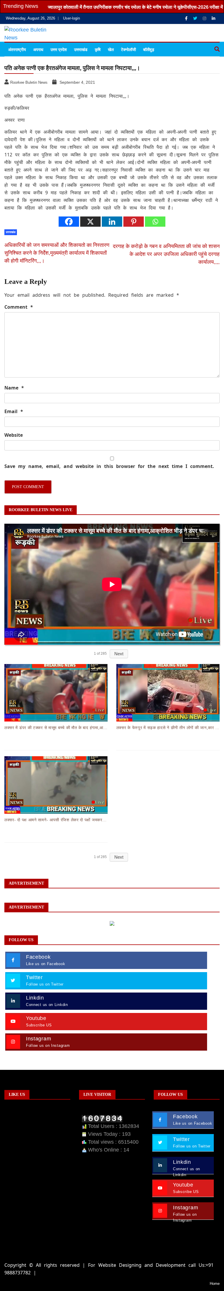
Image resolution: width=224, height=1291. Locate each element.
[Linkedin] (213, 18)
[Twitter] (195, 18)
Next (118, 653)
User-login (71, 18)
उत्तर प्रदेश (58, 49)
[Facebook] (187, 18)
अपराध (38, 49)
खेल (111, 49)
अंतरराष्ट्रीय (17, 49)
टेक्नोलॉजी (128, 49)
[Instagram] (205, 18)
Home (215, 1283)
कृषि (98, 49)
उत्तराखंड (81, 49)
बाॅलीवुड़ (148, 49)
